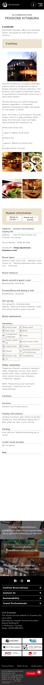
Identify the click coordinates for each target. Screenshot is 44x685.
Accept (31, 673)
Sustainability (11, 598)
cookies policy (8, 681)
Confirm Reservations (15, 587)
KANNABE (8, 27)
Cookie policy (36, 666)
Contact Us (9, 593)
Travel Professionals (15, 603)
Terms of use (22, 666)
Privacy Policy (8, 666)
